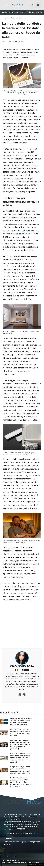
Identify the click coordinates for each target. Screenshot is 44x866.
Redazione (7, 863)
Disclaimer (34, 863)
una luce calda (20, 234)
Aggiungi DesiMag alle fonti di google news (22, 12)
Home (6, 18)
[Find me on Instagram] (19, 694)
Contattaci (35, 833)
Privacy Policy (20, 863)
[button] (32, 5)
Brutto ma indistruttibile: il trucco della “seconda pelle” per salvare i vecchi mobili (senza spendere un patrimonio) (20, 744)
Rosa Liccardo (7, 42)
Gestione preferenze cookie (35, 864)
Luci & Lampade (16, 18)
